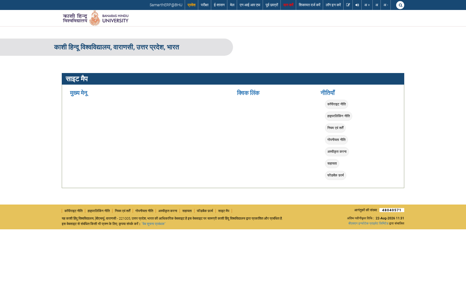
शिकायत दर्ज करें (309, 5)
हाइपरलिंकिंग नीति (338, 116)
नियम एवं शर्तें (335, 128)
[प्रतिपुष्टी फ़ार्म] (348, 5)
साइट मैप (223, 211)
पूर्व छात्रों (272, 5)
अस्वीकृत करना (337, 152)
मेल (232, 5)
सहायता (332, 163)
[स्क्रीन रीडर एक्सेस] (357, 5)
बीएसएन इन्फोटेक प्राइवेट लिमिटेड (368, 223)
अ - (385, 5)
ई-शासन (219, 5)
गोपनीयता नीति (336, 140)
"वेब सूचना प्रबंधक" (154, 224)
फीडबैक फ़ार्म (335, 175)
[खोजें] (400, 5)
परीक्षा (204, 5)
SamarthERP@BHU (166, 5)
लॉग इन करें (333, 5)
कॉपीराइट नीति (336, 104)
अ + (367, 5)
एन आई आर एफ (250, 5)
